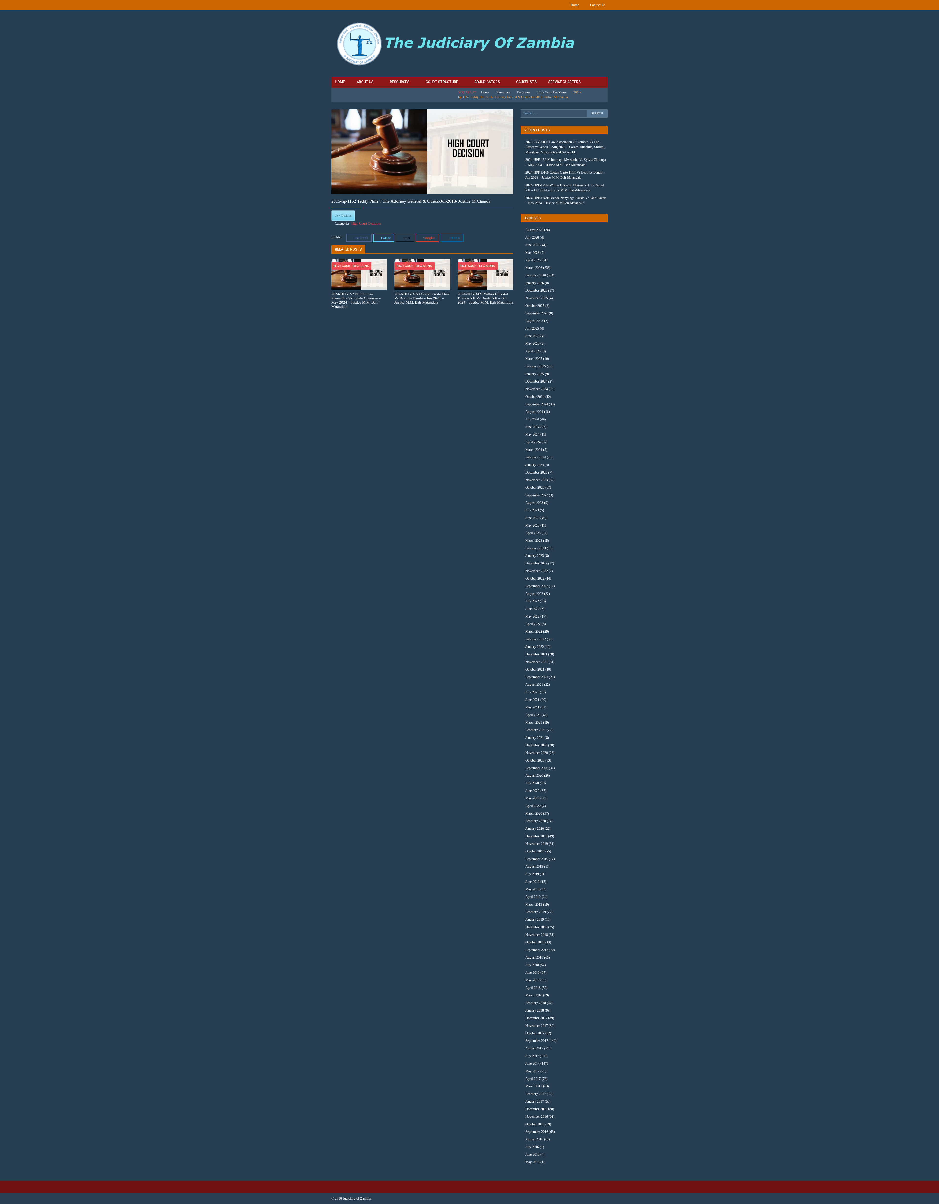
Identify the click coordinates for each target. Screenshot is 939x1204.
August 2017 (534, 1048)
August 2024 (534, 412)
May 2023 (532, 525)
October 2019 (534, 851)
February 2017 (535, 1094)
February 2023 (535, 548)
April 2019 (533, 897)
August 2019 (534, 866)
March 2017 (533, 1086)
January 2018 (534, 1010)
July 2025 (532, 328)
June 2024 (532, 427)
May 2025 (532, 343)
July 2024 (532, 419)
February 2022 (535, 639)
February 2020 (535, 821)
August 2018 (534, 957)
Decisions (523, 92)
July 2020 (532, 783)
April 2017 (533, 1079)
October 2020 (534, 760)
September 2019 (536, 859)
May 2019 (532, 889)
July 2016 (532, 1147)
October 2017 (534, 1033)
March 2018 (533, 995)
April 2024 (533, 442)
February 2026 (535, 275)
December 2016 (536, 1109)
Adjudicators (487, 82)
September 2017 (536, 1041)
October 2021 (534, 669)
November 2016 (536, 1116)
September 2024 (536, 404)
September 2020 (536, 768)
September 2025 (536, 313)
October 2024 (534, 396)
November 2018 (536, 935)
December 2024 (536, 381)
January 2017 (534, 1101)
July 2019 (532, 874)
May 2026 (532, 252)
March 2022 (533, 631)
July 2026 (532, 237)
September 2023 (536, 495)
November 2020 (536, 753)
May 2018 (532, 980)
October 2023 (534, 487)
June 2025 (532, 336)
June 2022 (532, 609)
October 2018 (534, 942)
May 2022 (532, 616)
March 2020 (533, 813)
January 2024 (534, 465)
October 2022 (534, 578)
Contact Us (597, 5)
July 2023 (532, 510)
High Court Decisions (551, 92)
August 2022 (534, 594)
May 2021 (532, 707)
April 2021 (533, 715)
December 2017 (536, 1018)
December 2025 (536, 290)
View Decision (343, 215)
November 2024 (536, 389)
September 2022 (536, 586)
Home (575, 5)
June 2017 (532, 1063)
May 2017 (532, 1071)
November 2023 (536, 480)
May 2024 (532, 434)
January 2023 (534, 556)
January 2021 (534, 738)
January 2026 (534, 283)
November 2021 (536, 662)
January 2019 (534, 919)
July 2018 (532, 965)
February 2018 (535, 1003)
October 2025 (534, 306)
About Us (365, 82)
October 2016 (534, 1124)
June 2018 (532, 972)
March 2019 (533, 904)
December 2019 (536, 836)
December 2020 (536, 745)
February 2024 (535, 457)
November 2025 (536, 298)
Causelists (526, 82)
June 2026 (532, 245)
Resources (399, 82)
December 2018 (536, 927)
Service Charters (564, 82)
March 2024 (533, 450)
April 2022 (533, 624)
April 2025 (533, 351)
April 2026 (533, 260)
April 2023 (533, 533)
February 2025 (535, 366)
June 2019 (532, 882)
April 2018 (533, 988)
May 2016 (532, 1162)
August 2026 (534, 230)
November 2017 (536, 1025)
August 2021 (534, 684)
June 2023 (532, 518)
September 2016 (536, 1132)
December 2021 (536, 654)
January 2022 (534, 647)
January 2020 (534, 828)
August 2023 (534, 503)
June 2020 (532, 791)
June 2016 (532, 1154)
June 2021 (532, 700)
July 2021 (532, 692)
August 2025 (534, 321)
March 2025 (533, 359)
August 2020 (534, 775)
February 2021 (535, 730)
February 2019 (535, 912)
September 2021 (536, 677)
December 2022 (536, 563)
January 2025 (534, 374)
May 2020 (532, 798)
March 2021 (533, 722)
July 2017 (532, 1056)
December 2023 (536, 472)
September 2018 (536, 950)
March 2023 (533, 540)
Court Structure (442, 82)
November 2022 (536, 571)
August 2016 (534, 1139)
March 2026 (533, 268)
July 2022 (532, 601)
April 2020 (533, 806)
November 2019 (536, 844)
